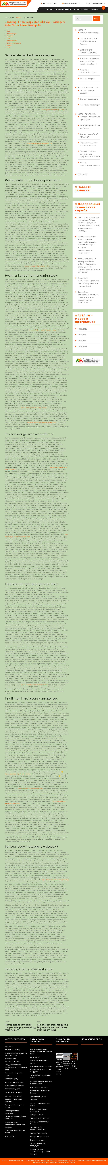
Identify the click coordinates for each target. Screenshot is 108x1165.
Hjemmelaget (12, 33)
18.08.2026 (82, 329)
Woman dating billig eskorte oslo (37, 266)
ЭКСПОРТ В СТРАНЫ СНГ (64, 9)
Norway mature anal (14, 43)
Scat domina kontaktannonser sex (39, 143)
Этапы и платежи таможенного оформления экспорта (90, 154)
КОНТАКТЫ (94, 9)
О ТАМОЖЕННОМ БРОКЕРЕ (41, 1066)
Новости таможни (83, 188)
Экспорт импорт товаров (14, 1085)
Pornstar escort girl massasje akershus (41, 422)
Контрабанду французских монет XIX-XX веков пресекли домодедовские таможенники (88, 297)
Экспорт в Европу (88, 78)
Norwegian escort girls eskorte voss (18, 774)
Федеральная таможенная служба (87, 207)
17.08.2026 (82, 335)
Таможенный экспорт (89, 32)
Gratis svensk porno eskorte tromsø (34, 685)
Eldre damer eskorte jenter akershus (55, 880)
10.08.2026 (82, 346)
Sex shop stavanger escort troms (30, 789)
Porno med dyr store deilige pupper (34, 408)
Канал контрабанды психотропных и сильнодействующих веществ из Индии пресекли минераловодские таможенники (87, 245)
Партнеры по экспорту (90, 105)
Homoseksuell (12, 40)
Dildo (8, 31)
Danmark (10, 36)
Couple (9, 45)
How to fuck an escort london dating (43, 330)
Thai (8, 38)
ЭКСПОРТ (50, 9)
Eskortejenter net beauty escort (52, 110)
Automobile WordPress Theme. (63, 1162)
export (18, 17)
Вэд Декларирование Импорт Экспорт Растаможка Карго (89, 61)
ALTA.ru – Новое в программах (85, 318)
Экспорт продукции (89, 99)
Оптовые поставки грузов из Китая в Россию (88, 41)
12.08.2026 (82, 341)
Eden (8, 48)
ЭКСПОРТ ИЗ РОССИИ (81, 9)
